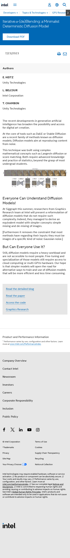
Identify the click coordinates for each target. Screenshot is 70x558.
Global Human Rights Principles (26, 491)
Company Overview (15, 360)
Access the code (16, 302)
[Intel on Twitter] (12, 430)
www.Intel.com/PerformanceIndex (25, 344)
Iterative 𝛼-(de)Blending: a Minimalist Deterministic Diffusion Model (31, 23)
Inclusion (8, 408)
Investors (8, 384)
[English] (56, 5)
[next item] (68, 13)
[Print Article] (59, 53)
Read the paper (15, 295)
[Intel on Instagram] (38, 430)
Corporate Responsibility (18, 400)
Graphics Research (17, 309)
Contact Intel (10, 368)
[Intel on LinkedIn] (21, 430)
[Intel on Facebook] (4, 430)
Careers (7, 392)
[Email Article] (64, 53)
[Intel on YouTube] (29, 430)
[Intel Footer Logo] (9, 525)
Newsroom (9, 376)
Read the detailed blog (20, 289)
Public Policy (10, 416)
